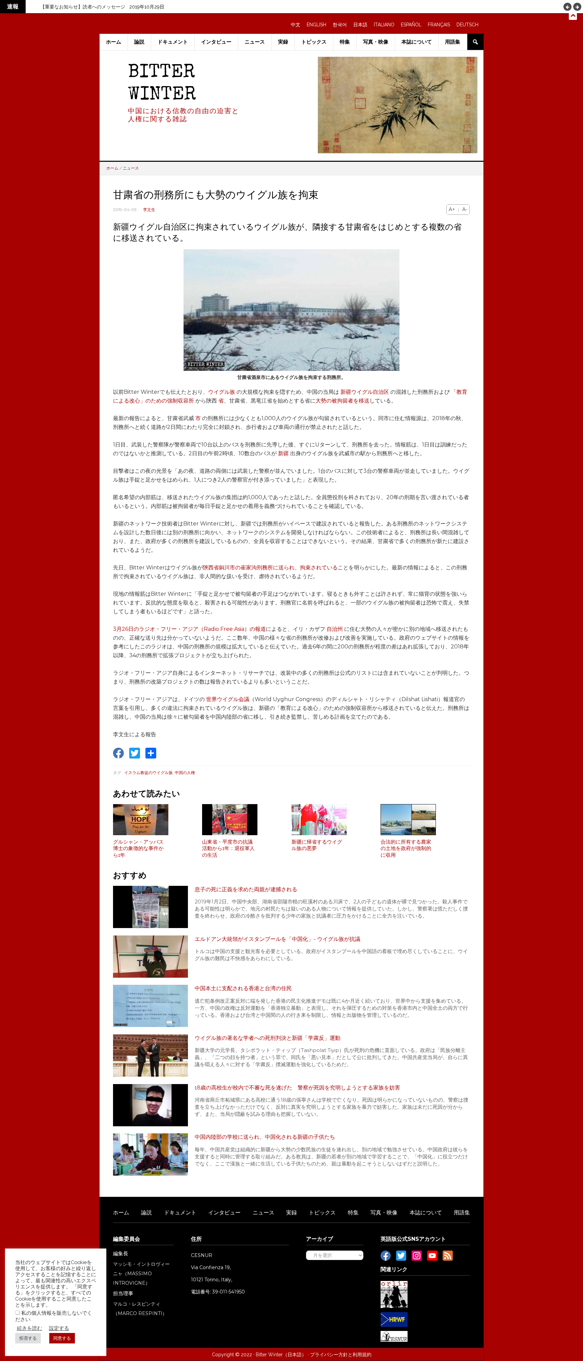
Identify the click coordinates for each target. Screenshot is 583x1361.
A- (464, 209)
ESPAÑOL (411, 24)
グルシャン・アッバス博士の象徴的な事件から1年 (138, 848)
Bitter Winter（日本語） (281, 1354)
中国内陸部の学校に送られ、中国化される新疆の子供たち (265, 1137)
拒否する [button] (28, 1338)
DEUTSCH (467, 24)
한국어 (340, 24)
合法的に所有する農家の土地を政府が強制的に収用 (406, 848)
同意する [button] (62, 1338)
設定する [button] (59, 1328)
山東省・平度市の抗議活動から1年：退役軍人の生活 (228, 848)
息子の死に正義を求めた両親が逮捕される (246, 889)
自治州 (335, 629)
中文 (295, 24)
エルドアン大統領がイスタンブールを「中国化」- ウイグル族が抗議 (277, 939)
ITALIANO (384, 24)
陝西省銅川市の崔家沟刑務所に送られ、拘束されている (270, 567)
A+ (452, 209)
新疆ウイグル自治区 (364, 392)
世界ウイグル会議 (227, 699)
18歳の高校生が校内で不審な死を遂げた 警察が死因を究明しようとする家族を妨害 (297, 1087)
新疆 (283, 453)
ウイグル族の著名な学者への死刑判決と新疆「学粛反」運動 (267, 1038)
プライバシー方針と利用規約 (340, 1354)
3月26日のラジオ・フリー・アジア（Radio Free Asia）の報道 (189, 629)
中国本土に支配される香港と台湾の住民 (243, 988)
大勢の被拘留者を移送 (342, 400)
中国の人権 (185, 772)
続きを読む (29, 1328)
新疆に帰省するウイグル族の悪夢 (317, 845)
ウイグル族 (221, 392)
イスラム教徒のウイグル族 (148, 772)
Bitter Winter (162, 84)
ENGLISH (316, 24)
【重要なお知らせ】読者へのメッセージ (82, 6)
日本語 (360, 24)
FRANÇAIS (439, 24)
